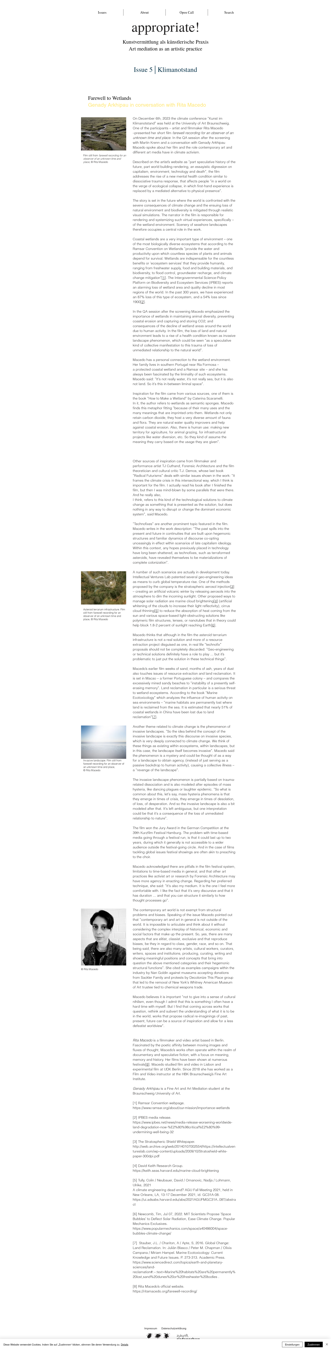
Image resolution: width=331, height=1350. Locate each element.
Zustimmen (314, 1344)
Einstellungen (292, 1344)
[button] (102, 12)
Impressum (150, 1328)
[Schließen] (327, 1344)
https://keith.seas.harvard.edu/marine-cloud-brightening (176, 1170)
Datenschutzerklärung (174, 1328)
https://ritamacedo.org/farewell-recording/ (165, 1291)
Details (124, 1344)
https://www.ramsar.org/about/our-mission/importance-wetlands (181, 1108)
